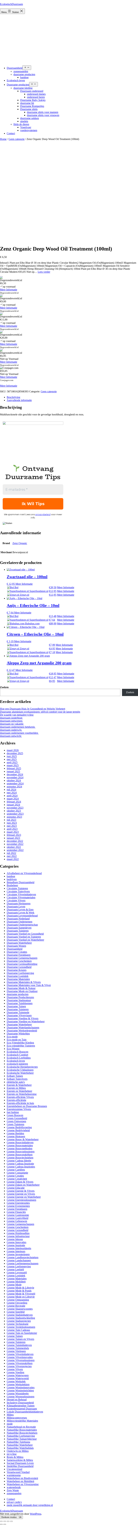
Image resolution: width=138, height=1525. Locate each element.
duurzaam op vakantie (12, 723)
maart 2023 (13, 831)
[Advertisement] (69, 39)
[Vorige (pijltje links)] (1, 1524)
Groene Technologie (17, 1324)
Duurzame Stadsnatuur (19, 1000)
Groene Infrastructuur (18, 1236)
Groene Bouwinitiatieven (20, 1142)
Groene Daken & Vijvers (20, 1181)
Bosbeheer (12, 885)
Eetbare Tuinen (15, 1075)
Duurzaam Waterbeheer (19, 942)
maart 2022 (13, 859)
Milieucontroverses (17, 1417)
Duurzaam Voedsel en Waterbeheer (25, 939)
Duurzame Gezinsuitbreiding (22, 964)
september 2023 (15, 813)
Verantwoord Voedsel (18, 1472)
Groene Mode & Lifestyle (20, 1287)
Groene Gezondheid (17, 1230)
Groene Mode (14, 1284)
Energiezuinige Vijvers (19, 1109)
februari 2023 (14, 834)
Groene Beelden (15, 1133)
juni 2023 (12, 822)
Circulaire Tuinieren (17, 888)
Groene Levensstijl (17, 1272)
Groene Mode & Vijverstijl (21, 1293)
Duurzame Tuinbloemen (19, 1003)
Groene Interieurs (16, 1251)
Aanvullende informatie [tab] (19, 400)
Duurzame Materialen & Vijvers (24, 982)
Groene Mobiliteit (16, 1281)
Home (3, 139)
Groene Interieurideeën (19, 1248)
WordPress (35, 1513)
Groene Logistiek (16, 1275)
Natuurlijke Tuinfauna (18, 1441)
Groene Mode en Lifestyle (21, 1296)
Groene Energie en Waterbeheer (24, 1196)
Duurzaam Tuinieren (18, 930)
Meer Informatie (8, 289)
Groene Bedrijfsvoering (19, 1127)
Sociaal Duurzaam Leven (20, 1463)
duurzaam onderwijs (11, 729)
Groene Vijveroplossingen (20, 1360)
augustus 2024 (14, 786)
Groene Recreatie (16, 1305)
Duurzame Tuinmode (18, 1012)
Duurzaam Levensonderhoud (22, 915)
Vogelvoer (25, 127)
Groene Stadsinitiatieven (20, 1314)
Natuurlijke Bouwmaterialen (22, 1429)
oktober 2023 (14, 810)
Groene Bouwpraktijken (19, 1154)
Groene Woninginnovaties (20, 1387)
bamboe (24, 77)
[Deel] (8, 1521)
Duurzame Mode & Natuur (21, 988)
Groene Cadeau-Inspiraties (21, 1166)
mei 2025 (12, 759)
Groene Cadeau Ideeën (19, 1160)
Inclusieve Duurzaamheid (20, 1402)
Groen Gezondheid (17, 1118)
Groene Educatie (16, 1187)
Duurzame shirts (29, 109)
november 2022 (15, 844)
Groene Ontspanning (18, 1299)
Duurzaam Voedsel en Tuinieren (24, 936)
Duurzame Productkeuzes (20, 997)
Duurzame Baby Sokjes (32, 100)
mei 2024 (12, 792)
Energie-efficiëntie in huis (20, 1103)
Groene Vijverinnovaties (20, 1357)
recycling (11, 1454)
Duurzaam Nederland (18, 918)
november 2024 (15, 777)
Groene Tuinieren (16, 1342)
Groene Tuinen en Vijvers (20, 1339)
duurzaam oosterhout (11, 717)
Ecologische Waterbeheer (20, 1072)
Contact (11, 133)
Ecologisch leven (16, 80)
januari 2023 (13, 838)
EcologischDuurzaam (11, 4)
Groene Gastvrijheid (17, 1218)
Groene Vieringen (16, 1351)
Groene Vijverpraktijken (19, 1363)
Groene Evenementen (18, 1206)
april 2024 (12, 795)
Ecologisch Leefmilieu (19, 1057)
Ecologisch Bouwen (17, 1051)
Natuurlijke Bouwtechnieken (22, 1432)
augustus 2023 (14, 816)
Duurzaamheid (14, 68)
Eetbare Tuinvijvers (17, 1078)
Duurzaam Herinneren (18, 903)
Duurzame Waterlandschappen (23, 1027)
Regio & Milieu (15, 1457)
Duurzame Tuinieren (18, 1009)
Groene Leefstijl (15, 1269)
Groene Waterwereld (18, 1378)
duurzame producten (24, 74)
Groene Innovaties (16, 1242)
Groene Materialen (17, 1278)
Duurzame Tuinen (16, 1006)
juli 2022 (11, 853)
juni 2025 (12, 756)
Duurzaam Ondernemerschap (22, 924)
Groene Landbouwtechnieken (22, 1257)
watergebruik (14, 1487)
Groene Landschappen (19, 1260)
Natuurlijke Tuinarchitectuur (22, 1438)
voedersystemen (28, 130)
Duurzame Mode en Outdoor (22, 991)
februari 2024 (14, 801)
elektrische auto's (16, 1082)
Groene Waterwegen (18, 1375)
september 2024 (15, 783)
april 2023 (12, 828)
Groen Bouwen (15, 1115)
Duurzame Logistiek (17, 976)
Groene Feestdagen (17, 1209)
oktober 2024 (14, 780)
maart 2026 (13, 750)
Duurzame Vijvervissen (19, 1015)
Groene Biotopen (16, 1136)
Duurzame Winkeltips (18, 1033)
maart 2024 (13, 798)
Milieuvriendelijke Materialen (22, 1420)
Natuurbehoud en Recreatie (21, 1426)
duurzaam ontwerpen (11, 720)
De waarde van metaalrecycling (16, 714)
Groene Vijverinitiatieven (20, 1354)
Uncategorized (14, 1469)
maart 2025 (13, 765)
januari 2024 (13, 804)
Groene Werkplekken (18, 1384)
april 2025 (12, 762)
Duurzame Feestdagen (18, 954)
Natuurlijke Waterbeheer (20, 1444)
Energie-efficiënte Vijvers (20, 1097)
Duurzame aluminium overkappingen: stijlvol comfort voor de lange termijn (40, 711)
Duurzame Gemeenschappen (22, 958)
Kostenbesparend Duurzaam (22, 1408)
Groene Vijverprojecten (19, 1366)
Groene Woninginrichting (20, 1390)
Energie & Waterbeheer (19, 1085)
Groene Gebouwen (17, 1221)
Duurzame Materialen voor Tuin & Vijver (29, 985)
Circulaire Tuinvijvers (18, 891)
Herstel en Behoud (17, 1399)
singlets (24, 121)
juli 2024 (11, 789)
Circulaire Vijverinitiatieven (21, 894)
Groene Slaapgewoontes (20, 1308)
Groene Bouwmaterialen (20, 1145)
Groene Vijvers (15, 1369)
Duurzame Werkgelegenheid (22, 1030)
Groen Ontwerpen (16, 1121)
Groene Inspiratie (16, 1245)
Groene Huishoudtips (18, 1233)
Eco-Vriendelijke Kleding (20, 1042)
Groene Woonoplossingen (20, 1396)
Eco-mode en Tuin (16, 1039)
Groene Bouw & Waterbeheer (23, 1139)
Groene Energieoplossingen (21, 1199)
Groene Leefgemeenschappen (22, 1263)
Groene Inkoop (15, 1239)
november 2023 (15, 807)
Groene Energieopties (18, 1203)
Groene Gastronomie (18, 1215)
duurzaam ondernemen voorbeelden (19, 732)
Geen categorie (17, 139)
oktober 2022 (14, 847)
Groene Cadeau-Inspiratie (20, 1163)
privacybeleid (42, 514)
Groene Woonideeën (18, 1393)
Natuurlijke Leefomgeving (21, 1435)
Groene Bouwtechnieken (20, 1157)
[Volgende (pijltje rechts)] (4, 1524)
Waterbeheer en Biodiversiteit (22, 1478)
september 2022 (15, 850)
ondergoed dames (36, 94)
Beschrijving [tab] (13, 397)
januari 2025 (13, 771)
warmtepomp (14, 1475)
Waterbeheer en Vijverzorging (23, 1484)
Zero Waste (13, 1490)
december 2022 (15, 841)
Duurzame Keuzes (16, 970)
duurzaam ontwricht (11, 736)
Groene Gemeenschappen (20, 1224)
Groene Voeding (15, 1372)
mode (10, 1423)
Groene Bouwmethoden (19, 1148)
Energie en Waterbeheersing (22, 1094)
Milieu (10, 1414)
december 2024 (15, 774)
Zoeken (4, 687)
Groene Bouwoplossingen (20, 1151)
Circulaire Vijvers (16, 900)
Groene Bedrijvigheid (18, 1130)
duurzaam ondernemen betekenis (18, 726)
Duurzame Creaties (17, 951)
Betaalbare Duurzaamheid (20, 882)
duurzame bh (27, 103)
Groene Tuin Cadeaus (18, 1330)
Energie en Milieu (16, 1088)
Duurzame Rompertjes (32, 106)
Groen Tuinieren (15, 1124)
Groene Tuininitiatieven (19, 1345)
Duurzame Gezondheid (19, 967)
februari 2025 (14, 768)
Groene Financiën (16, 1212)
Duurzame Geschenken (19, 961)
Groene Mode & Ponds (19, 1290)
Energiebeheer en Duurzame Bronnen (27, 1106)
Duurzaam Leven (16, 906)
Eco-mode (12, 1036)
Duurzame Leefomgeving (20, 973)
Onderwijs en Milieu (18, 1451)
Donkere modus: (9, 1517)
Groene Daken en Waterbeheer (23, 1184)
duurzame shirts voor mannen (42, 112)
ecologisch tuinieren (17, 1063)
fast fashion (13, 1112)
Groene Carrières (16, 1169)
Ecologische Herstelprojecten (22, 1066)
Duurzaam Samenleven (19, 927)
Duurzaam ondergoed (31, 91)
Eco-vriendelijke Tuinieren (21, 1045)
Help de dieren (21, 124)
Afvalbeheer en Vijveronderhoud (24, 873)
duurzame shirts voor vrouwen (43, 115)
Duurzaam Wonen (16, 945)
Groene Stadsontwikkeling (21, 1317)
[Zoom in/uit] (1, 1521)
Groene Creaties (15, 1175)
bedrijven (12, 879)
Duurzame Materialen (18, 979)
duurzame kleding (22, 88)
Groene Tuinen (15, 1336)
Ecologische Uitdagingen (20, 1069)
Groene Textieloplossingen (21, 1327)
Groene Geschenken (17, 1227)
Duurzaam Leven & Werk (20, 912)
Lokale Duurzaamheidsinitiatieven (25, 1411)
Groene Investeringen (18, 1254)
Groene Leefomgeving (19, 1266)
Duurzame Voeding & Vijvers (22, 1018)
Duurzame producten (18, 84)
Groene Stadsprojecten (19, 1320)
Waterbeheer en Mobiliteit (20, 1481)
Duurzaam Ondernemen (19, 921)
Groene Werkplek (16, 1381)
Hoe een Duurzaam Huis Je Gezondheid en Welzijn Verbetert (32, 708)
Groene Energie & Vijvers (20, 1190)
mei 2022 (12, 856)
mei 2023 (12, 825)
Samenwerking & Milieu (20, 1460)
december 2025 (15, 753)
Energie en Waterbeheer (19, 1091)
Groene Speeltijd (16, 1311)
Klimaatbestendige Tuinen (20, 1405)
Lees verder (44, 271)
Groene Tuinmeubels (18, 1348)
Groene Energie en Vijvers (21, 1193)
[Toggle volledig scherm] (4, 1521)
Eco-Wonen (13, 1048)
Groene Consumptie (17, 1172)
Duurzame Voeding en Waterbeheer (26, 1021)
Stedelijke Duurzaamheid (20, 1466)
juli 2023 (11, 819)
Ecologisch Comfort (17, 1054)
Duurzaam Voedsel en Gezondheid (25, 933)
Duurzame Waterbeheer (19, 1024)
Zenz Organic (19, 543)
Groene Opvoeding (17, 1302)
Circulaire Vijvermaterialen (21, 897)
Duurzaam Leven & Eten (20, 909)
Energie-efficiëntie (16, 1100)
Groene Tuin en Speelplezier (22, 1333)
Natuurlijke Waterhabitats (20, 1448)
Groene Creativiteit (17, 1178)
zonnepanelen (20, 71)
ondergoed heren (36, 97)
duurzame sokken (29, 118)
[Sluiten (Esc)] (11, 1521)
